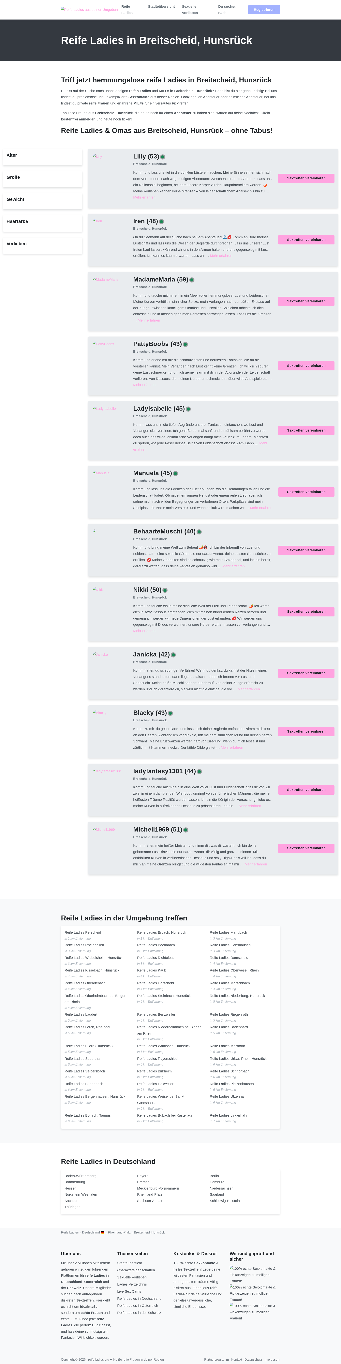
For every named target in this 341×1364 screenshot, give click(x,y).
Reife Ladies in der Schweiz (139, 1313)
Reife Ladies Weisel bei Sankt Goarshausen (160, 1100)
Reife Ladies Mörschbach (230, 983)
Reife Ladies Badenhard (229, 1027)
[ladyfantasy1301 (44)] (107, 771)
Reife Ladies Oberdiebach (85, 983)
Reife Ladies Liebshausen (230, 945)
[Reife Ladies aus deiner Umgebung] (89, 10)
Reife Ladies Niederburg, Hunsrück (237, 996)
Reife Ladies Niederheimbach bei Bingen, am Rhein (169, 1030)
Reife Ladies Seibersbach (85, 1071)
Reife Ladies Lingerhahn (229, 1115)
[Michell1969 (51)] (104, 830)
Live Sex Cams (129, 1291)
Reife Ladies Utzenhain (228, 1096)
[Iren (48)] (97, 221)
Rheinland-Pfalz (149, 1194)
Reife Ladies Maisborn (227, 1046)
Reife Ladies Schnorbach (229, 1071)
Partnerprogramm (216, 1359)
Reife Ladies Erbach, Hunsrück (161, 932)
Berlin (214, 1176)
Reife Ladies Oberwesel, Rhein (234, 970)
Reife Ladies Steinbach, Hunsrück (164, 996)
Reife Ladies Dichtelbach (156, 958)
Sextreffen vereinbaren (306, 178)
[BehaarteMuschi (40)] (94, 530)
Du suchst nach (226, 10)
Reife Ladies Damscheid (229, 958)
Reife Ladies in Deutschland (139, 1299)
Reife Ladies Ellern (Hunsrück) (89, 1046)
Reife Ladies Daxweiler (155, 1084)
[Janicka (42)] (100, 654)
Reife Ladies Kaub (151, 970)
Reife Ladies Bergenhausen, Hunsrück (95, 1096)
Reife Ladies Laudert (81, 1014)
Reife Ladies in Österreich (137, 1306)
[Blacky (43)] (99, 713)
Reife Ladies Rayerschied (157, 1059)
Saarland (217, 1194)
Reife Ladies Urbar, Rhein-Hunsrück (238, 1059)
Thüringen (73, 1207)
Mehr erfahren (144, 197)
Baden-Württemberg (80, 1176)
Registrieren (264, 10)
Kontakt (236, 1359)
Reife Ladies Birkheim (154, 1071)
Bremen (143, 1182)
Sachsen (71, 1201)
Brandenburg (75, 1182)
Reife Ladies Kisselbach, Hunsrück (92, 970)
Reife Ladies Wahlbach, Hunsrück (163, 1046)
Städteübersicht (161, 6)
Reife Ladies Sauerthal (82, 1059)
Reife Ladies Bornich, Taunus (88, 1115)
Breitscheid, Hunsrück (150, 164)
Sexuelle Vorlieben (190, 10)
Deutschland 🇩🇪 (93, 1232)
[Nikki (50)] (98, 590)
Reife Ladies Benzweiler (156, 1014)
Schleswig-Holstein (225, 1201)
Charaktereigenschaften (136, 1270)
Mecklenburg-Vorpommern (158, 1188)
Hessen (71, 1188)
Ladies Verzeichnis (132, 1284)
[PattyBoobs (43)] (103, 344)
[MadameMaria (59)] (106, 279)
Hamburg (217, 1182)
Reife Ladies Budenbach (84, 1084)
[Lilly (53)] (97, 156)
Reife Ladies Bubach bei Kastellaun (165, 1115)
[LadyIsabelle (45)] (104, 408)
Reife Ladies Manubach (228, 932)
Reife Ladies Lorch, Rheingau (88, 1027)
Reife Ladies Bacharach (156, 945)
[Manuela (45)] (101, 473)
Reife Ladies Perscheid (83, 932)
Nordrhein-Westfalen (81, 1194)
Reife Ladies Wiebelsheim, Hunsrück (94, 958)
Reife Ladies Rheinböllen (84, 945)
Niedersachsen (221, 1188)
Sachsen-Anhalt (149, 1201)
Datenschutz (253, 1359)
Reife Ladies (127, 10)
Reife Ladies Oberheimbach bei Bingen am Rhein (95, 999)
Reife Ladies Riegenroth (229, 1014)
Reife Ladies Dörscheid (155, 983)
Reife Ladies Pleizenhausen (232, 1084)
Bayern (142, 1176)
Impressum (272, 1359)
